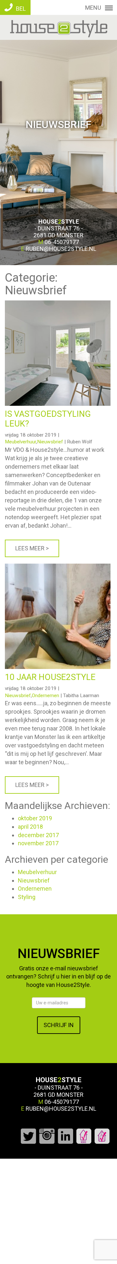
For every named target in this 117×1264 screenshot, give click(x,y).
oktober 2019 (35, 818)
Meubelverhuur (20, 442)
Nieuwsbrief (50, 442)
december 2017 (38, 835)
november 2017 (38, 843)
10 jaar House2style (50, 677)
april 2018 (30, 826)
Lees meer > (32, 548)
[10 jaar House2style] (58, 567)
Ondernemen (45, 695)
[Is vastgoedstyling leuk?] (58, 304)
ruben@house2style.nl (61, 248)
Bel (20, 8)
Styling (26, 897)
